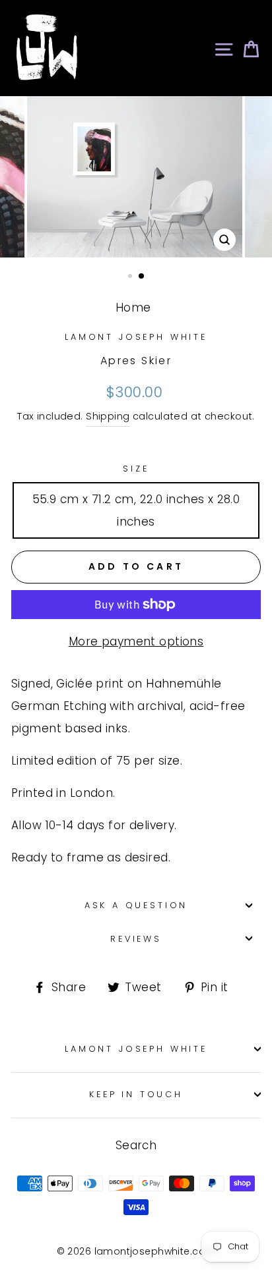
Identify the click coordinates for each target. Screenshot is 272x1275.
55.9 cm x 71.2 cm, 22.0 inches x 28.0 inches (136, 510)
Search (136, 1145)
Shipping (107, 416)
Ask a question (136, 905)
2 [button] (142, 276)
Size (136, 468)
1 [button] (131, 277)
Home (133, 307)
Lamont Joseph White (136, 336)
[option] (136, 177)
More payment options (136, 641)
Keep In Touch (136, 1094)
